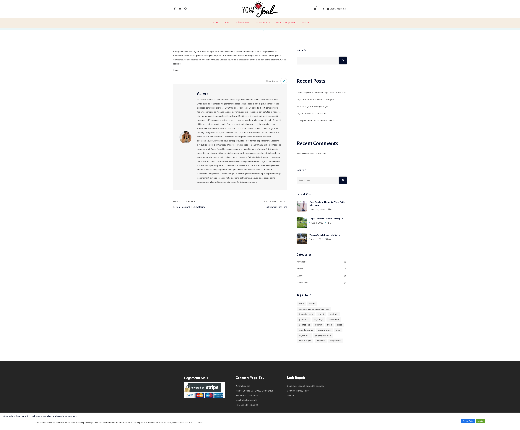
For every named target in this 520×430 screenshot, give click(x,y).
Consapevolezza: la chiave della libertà (315, 120)
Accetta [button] (480, 421)
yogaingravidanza (323, 335)
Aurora (202, 93)
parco (339, 324)
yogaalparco (304, 335)
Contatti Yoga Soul (250, 378)
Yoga (338, 330)
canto (301, 303)
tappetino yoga (306, 330)
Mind (329, 324)
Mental (318, 324)
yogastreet (335, 340)
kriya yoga (318, 319)
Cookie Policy (468, 421)
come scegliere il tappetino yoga (314, 308)
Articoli (300, 268)
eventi (321, 314)
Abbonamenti (242, 22)
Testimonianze (262, 22)
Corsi (213, 22)
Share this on (272, 81)
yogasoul (321, 340)
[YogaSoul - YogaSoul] (260, 8)
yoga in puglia (305, 340)
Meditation (334, 319)
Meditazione (302, 282)
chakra (312, 303)
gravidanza (303, 319)
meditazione (304, 324)
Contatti (305, 22)
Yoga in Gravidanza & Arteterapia (312, 113)
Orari (226, 22)
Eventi (300, 275)
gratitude (334, 314)
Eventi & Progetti (284, 22)
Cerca (301, 50)
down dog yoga (306, 314)
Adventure (302, 261)
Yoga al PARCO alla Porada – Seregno (315, 99)
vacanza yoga (324, 330)
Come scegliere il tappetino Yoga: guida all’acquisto (321, 92)
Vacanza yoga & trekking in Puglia (312, 106)
